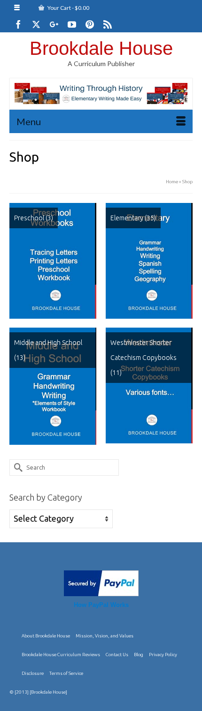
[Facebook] (18, 24)
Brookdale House (101, 48)
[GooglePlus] (54, 24)
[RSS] (108, 24)
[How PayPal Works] (101, 582)
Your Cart (68, 7)
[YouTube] (72, 24)
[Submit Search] (16, 467)
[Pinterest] (90, 24)
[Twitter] (36, 24)
